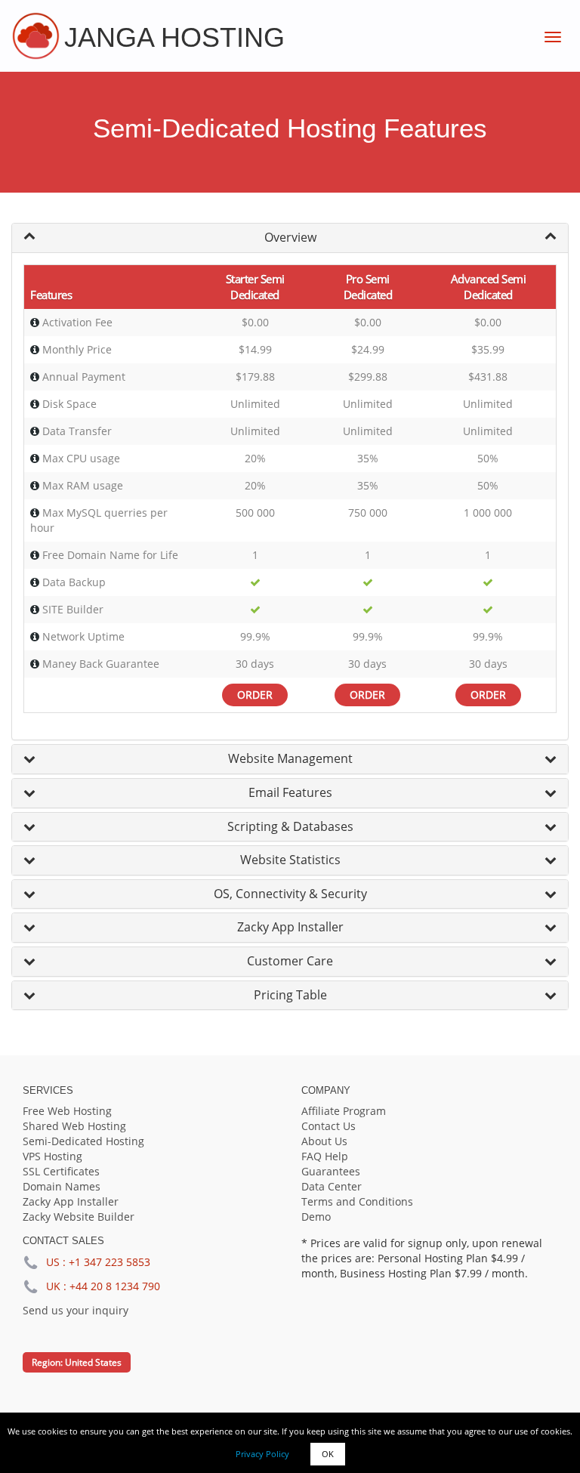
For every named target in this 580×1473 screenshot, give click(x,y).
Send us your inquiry (75, 1310)
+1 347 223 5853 (109, 1262)
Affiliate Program (343, 1111)
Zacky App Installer (71, 1201)
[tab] (290, 238)
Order (255, 694)
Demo (316, 1216)
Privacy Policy (262, 1453)
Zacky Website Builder (78, 1216)
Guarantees (330, 1171)
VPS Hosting (52, 1156)
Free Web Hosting (67, 1111)
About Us (324, 1141)
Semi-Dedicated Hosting (83, 1141)
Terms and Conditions (357, 1201)
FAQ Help (324, 1156)
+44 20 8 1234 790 (114, 1286)
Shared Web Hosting (74, 1126)
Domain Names (61, 1186)
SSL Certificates (61, 1171)
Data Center (331, 1186)
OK (328, 1453)
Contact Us (328, 1126)
